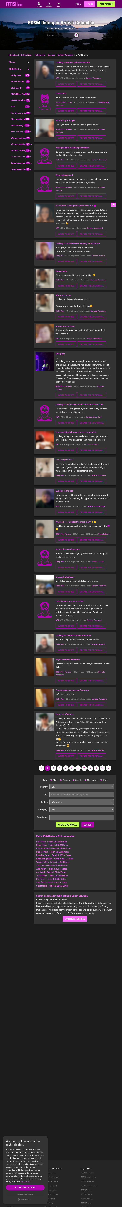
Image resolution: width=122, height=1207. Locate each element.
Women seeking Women (22, 144)
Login (89, 4)
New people (61, 271)
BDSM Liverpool (50, 1186)
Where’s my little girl (65, 120)
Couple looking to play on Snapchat (72, 690)
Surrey (107, 534)
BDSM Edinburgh (51, 1194)
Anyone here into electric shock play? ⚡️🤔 (76, 522)
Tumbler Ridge (99, 506)
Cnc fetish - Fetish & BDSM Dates (51, 872)
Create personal (67, 825)
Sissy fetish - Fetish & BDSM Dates (52, 865)
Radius (44, 802)
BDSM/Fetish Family (20, 100)
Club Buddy (16, 88)
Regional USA (86, 1169)
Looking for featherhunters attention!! (74, 635)
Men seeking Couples (21, 131)
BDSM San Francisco (89, 1186)
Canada (89, 78)
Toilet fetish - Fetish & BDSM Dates (52, 875)
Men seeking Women (21, 125)
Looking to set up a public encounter (73, 62)
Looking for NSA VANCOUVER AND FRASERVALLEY (79, 404)
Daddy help (61, 93)
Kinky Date (16, 75)
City (46, 794)
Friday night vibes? (64, 460)
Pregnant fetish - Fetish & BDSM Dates (53, 848)
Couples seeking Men (21, 157)
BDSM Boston (86, 1190)
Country (44, 787)
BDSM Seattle (86, 1203)
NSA (13, 106)
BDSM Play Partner (20, 94)
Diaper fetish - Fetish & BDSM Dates (52, 852)
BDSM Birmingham (51, 1177)
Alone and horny (63, 295)
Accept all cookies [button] (25, 1187)
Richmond (103, 160)
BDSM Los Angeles (88, 1177)
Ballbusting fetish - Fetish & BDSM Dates (54, 858)
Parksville (101, 644)
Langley (59, 389)
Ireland (59, 1169)
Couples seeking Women (22, 163)
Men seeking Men (19, 119)
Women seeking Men (21, 138)
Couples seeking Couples (23, 169)
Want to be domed (64, 175)
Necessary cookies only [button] (25, 1194)
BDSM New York (87, 1173)
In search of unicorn (65, 577)
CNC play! (60, 354)
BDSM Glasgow (50, 1190)
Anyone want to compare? (68, 659)
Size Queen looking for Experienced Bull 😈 (76, 205)
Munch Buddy (17, 81)
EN (77, 4)
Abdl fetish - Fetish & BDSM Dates (51, 869)
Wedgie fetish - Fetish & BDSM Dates (52, 862)
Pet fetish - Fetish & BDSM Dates (51, 879)
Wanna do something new (68, 549)
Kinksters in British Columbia (22, 55)
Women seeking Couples (22, 150)
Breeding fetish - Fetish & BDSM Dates (53, 855)
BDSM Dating (15, 69)
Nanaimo (102, 586)
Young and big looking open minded (72, 147)
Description (42, 817)
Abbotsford (98, 228)
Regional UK (49, 1169)
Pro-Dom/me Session (21, 113)
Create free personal (92, 84)
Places (12, 62)
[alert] (25, 1170)
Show (45, 780)
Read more (26, 1181)
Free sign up (106, 4)
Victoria (59, 190)
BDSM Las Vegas (87, 1181)
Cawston (59, 132)
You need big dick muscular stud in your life (76, 432)
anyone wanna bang (65, 326)
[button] (25, 1199)
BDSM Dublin (49, 1203)
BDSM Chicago (87, 1199)
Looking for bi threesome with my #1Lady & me (78, 243)
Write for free (66, 84)
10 (102, 768)
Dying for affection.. (65, 714)
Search (88, 825)
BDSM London (49, 1173)
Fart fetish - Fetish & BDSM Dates (51, 841)
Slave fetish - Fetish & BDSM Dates (52, 845)
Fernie (96, 444)
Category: (43, 809)
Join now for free (75, 919)
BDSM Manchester (51, 1181)
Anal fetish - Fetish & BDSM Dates (51, 882)
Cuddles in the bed (64, 491)
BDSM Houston (87, 1194)
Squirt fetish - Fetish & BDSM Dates (52, 886)
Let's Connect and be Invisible (70, 601)
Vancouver (97, 78)
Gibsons (101, 750)
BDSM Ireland (49, 1199)
